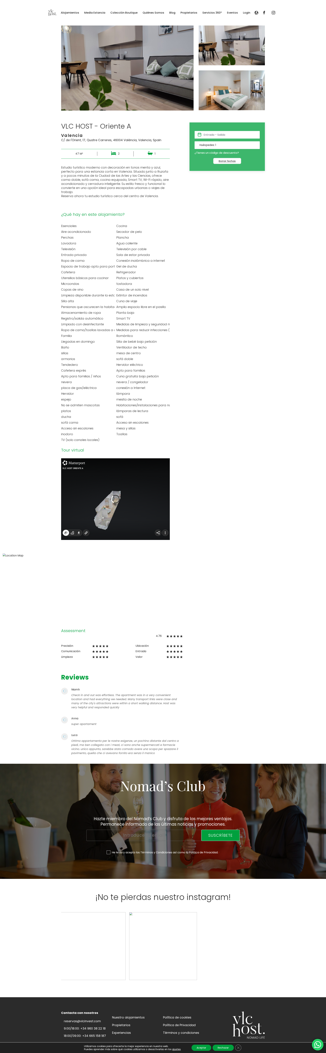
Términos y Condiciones (156, 852)
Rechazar (223, 1047)
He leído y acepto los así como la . (166, 852)
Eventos (232, 13)
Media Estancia (94, 13)
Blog (172, 13)
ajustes (176, 1049)
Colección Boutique (124, 13)
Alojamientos (70, 13)
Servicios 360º (212, 13)
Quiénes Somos (153, 13)
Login (246, 13)
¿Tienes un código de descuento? (217, 153)
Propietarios (188, 13)
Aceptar (201, 1047)
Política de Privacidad (203, 852)
